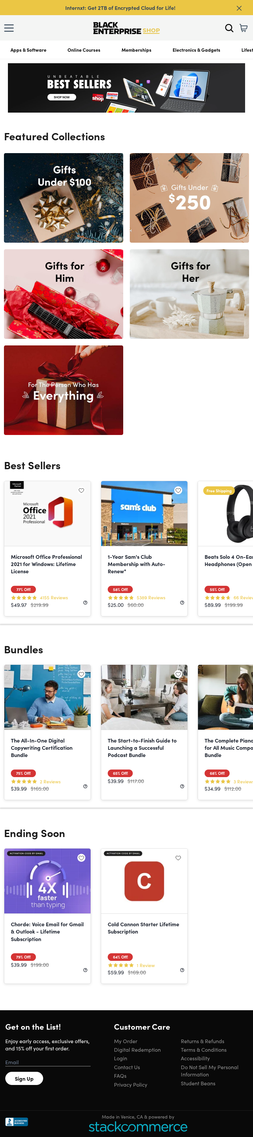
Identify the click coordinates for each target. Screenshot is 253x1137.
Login (120, 1058)
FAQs (120, 1075)
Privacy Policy (130, 1084)
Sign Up (24, 1078)
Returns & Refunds (202, 1040)
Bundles (23, 648)
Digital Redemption (137, 1049)
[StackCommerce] (138, 1126)
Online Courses (84, 49)
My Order (125, 1040)
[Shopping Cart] (243, 28)
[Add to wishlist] (81, 490)
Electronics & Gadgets (196, 49)
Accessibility (195, 1058)
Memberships (137, 49)
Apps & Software (28, 49)
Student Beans (198, 1083)
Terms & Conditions (204, 1049)
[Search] (229, 28)
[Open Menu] (10, 28)
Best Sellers (32, 464)
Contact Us (127, 1066)
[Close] (239, 8)
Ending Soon (34, 832)
